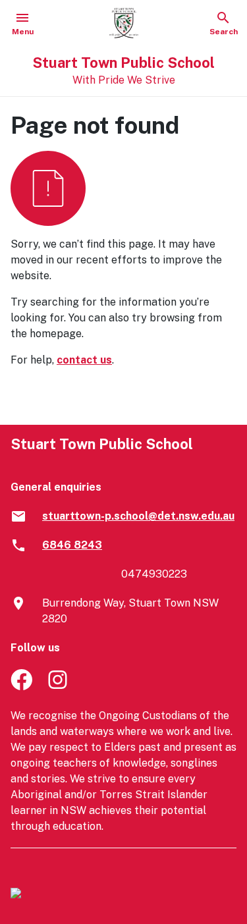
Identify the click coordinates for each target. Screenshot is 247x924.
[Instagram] (59, 686)
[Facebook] (21, 686)
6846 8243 (72, 545)
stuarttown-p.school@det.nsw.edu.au (138, 516)
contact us (84, 360)
